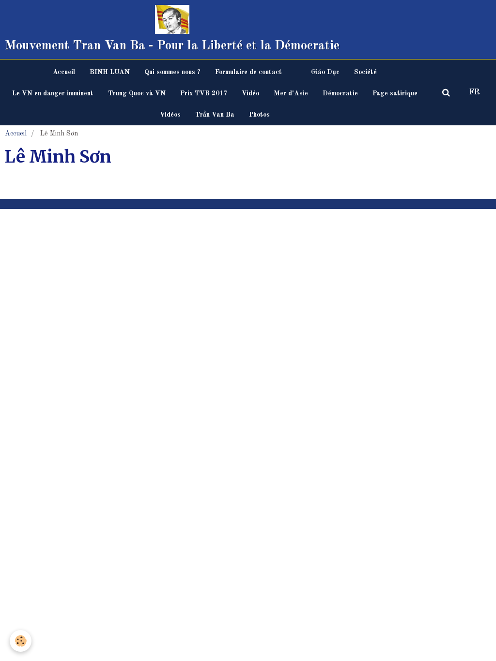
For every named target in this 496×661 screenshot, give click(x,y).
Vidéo (250, 93)
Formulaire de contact (248, 72)
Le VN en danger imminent (52, 93)
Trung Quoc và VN (137, 93)
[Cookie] (20, 641)
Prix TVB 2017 (203, 93)
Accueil (64, 72)
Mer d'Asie (291, 93)
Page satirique (395, 93)
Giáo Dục (325, 72)
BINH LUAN (110, 72)
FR (474, 92)
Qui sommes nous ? (172, 72)
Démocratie (340, 93)
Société (365, 72)
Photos (259, 114)
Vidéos (170, 114)
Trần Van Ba (214, 114)
